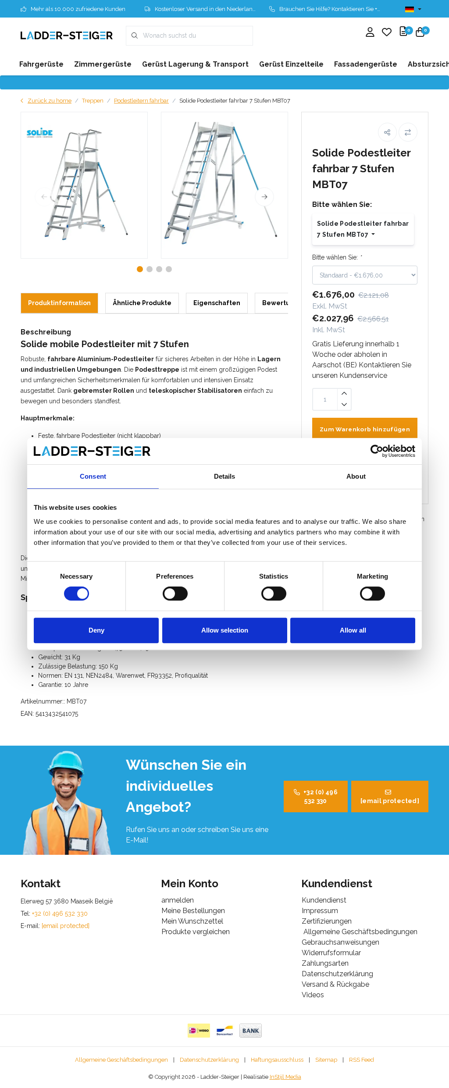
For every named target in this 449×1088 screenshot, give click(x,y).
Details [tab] (224, 476)
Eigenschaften (216, 302)
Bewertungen (284, 302)
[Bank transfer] (250, 1031)
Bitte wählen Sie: (336, 257)
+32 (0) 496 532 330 (320, 796)
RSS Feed (361, 1059)
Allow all (353, 630)
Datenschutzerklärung (209, 1059)
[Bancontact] (225, 1031)
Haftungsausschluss (277, 1059)
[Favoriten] (386, 33)
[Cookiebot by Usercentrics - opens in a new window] (377, 451)
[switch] (175, 594)
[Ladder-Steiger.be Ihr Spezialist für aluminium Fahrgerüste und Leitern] (67, 35)
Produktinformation (59, 302)
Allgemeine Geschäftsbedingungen (121, 1059)
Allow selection (224, 630)
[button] (387, 132)
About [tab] (356, 476)
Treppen (92, 100)
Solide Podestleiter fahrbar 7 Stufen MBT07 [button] (363, 229)
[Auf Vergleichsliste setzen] (408, 132)
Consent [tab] (93, 476)
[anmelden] (370, 33)
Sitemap (326, 1059)
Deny (96, 630)
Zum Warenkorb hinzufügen (365, 429)
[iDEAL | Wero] (199, 1031)
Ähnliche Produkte (142, 302)
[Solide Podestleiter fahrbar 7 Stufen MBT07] (84, 185)
